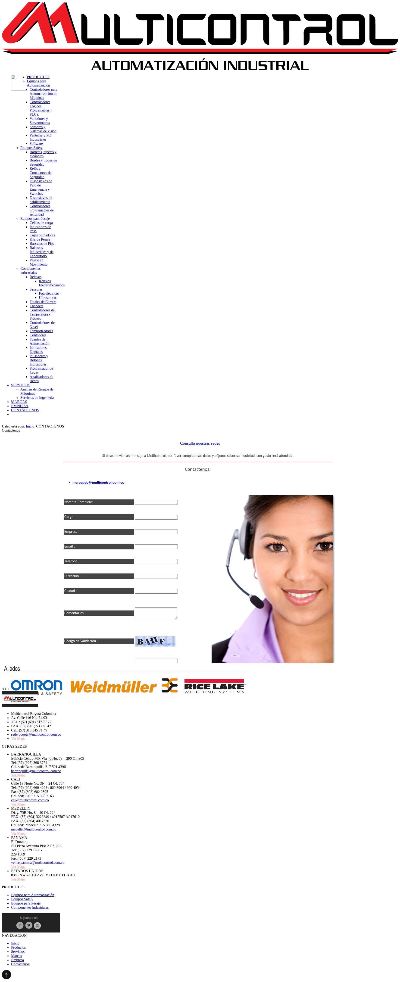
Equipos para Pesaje (35, 218)
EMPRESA (19, 406)
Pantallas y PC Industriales (40, 137)
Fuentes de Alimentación (39, 341)
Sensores (36, 289)
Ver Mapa (18, 738)
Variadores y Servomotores (40, 121)
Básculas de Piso (42, 243)
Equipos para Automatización (38, 83)
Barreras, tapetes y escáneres (43, 154)
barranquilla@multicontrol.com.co (36, 771)
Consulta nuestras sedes (200, 443)
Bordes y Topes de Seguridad (43, 162)
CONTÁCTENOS (25, 410)
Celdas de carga (41, 223)
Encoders (36, 306)
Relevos (35, 277)
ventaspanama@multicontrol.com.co (37, 862)
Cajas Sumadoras (42, 235)
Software (36, 144)
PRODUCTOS (38, 77)
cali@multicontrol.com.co (30, 800)
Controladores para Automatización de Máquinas (43, 93)
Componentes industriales (30, 270)
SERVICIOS (20, 385)
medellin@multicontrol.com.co (33, 829)
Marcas (16, 956)
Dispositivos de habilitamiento (41, 200)
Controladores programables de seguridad (42, 210)
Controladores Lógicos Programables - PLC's (41, 108)
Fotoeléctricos (49, 293)
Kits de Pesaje (40, 239)
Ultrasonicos (48, 298)
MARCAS (19, 402)
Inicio (30, 426)
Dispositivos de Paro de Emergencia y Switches (41, 187)
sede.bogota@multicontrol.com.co (36, 734)
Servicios (18, 952)
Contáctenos (20, 964)
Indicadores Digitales (38, 350)
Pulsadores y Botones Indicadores (39, 360)
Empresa (17, 960)
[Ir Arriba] (6, 978)
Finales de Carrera (43, 302)
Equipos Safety (31, 148)
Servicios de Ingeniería (37, 398)
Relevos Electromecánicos (52, 283)
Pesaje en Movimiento (38, 262)
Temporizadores (41, 331)
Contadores (38, 335)
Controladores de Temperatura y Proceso (42, 314)
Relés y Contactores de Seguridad (40, 173)
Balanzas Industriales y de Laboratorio (41, 252)
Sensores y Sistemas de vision (43, 129)
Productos (18, 947)
